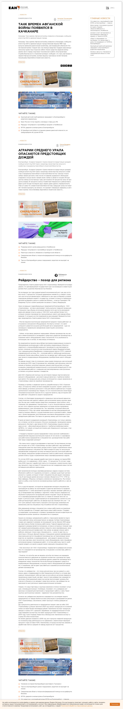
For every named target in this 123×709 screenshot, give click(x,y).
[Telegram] (66, 66)
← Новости (22, 14)
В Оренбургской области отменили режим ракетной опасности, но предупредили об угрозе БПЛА (44, 131)
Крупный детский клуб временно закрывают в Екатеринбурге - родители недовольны (43, 118)
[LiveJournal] (71, 66)
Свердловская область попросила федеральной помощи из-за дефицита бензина (46, 256)
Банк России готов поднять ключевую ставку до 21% (39, 122)
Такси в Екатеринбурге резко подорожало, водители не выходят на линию (45, 261)
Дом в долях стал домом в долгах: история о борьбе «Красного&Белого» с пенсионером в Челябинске (101, 28)
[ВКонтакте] (62, 66)
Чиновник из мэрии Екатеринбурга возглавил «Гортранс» (41, 684)
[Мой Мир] (69, 66)
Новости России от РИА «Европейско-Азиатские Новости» (14, 8)
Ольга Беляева (65, 144)
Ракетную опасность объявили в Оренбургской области (40, 252)
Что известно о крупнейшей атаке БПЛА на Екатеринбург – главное (45, 699)
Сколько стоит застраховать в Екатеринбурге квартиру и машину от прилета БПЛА (100, 34)
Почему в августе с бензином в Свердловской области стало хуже (100, 53)
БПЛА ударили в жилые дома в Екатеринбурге (37, 127)
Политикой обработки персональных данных (76, 706)
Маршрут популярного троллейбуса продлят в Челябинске (41, 124)
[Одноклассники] (64, 66)
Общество (22, 61)
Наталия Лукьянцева (64, 18)
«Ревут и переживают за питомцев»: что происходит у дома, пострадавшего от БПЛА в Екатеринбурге (101, 41)
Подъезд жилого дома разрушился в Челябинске (38, 247)
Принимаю (115, 704)
